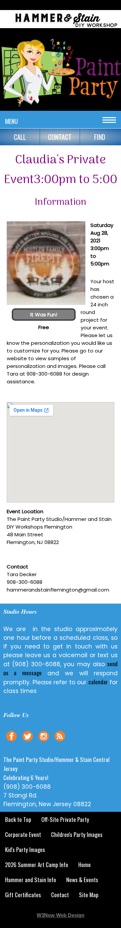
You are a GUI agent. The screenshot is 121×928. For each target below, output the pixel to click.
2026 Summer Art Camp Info (36, 864)
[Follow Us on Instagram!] (44, 742)
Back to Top (18, 819)
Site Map (88, 895)
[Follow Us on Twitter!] (27, 742)
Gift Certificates (23, 895)
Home (84, 864)
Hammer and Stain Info (30, 879)
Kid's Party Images (25, 849)
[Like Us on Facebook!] (11, 742)
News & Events (82, 879)
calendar (98, 682)
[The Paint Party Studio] (60, 28)
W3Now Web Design (60, 915)
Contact (60, 895)
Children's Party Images (77, 834)
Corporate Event (23, 834)
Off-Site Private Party (65, 819)
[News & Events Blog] (60, 742)
